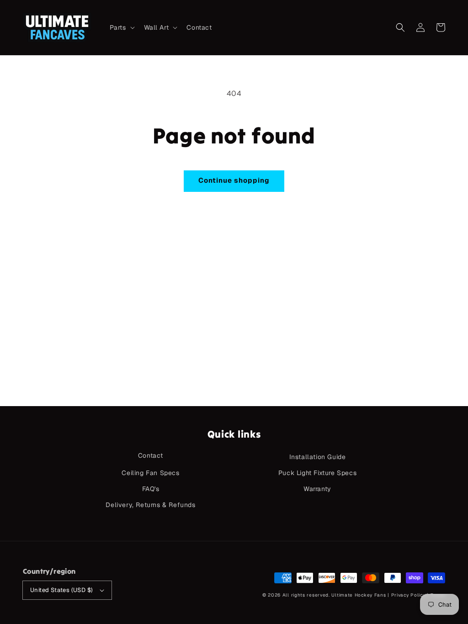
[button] (400, 27)
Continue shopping (234, 180)
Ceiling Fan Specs (150, 473)
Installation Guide (317, 457)
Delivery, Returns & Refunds (150, 505)
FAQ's (151, 489)
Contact (150, 455)
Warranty (317, 489)
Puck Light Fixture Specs (317, 473)
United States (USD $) (61, 590)
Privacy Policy (408, 595)
